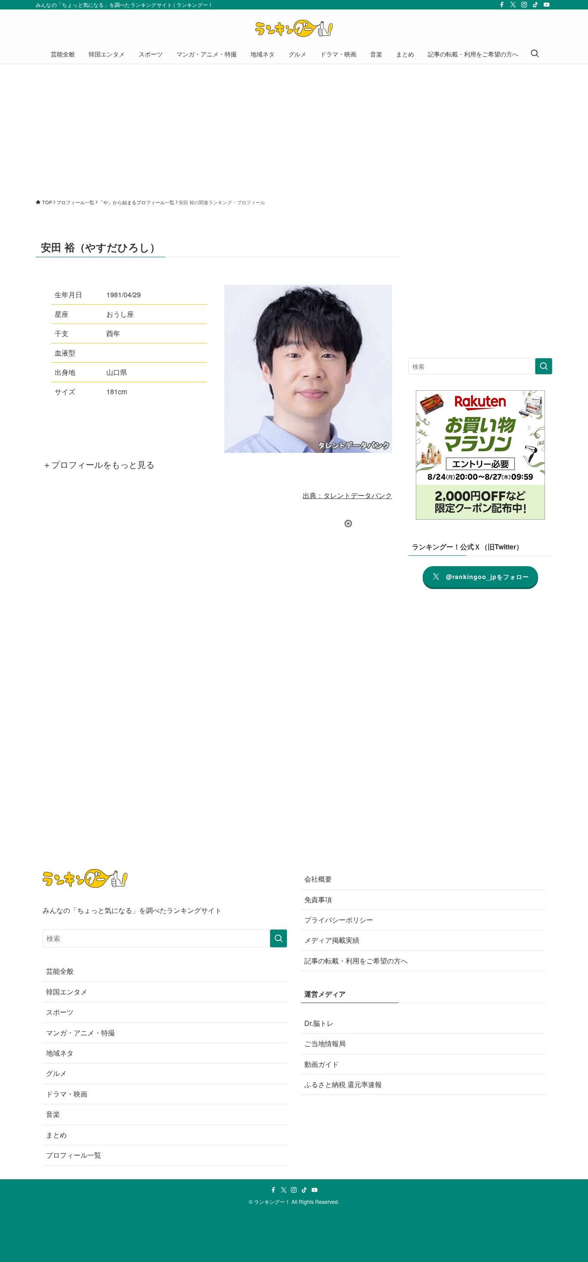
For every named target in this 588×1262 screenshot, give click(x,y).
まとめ (56, 1135)
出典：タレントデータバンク (347, 495)
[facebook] (502, 4)
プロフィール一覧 (73, 1155)
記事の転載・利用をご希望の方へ (356, 961)
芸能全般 (60, 971)
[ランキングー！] (294, 28)
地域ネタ (60, 1053)
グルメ (56, 1073)
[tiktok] (535, 4)
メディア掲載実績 (331, 940)
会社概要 (318, 879)
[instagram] (524, 4)
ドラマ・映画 (66, 1094)
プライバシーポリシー (338, 920)
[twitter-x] (513, 4)
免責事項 (318, 899)
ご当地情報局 (325, 1043)
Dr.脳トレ (319, 1023)
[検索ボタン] (534, 54)
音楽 (53, 1114)
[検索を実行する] (543, 366)
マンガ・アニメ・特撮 (80, 1033)
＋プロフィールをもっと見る (99, 464)
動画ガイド (321, 1064)
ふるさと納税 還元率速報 (343, 1084)
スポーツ (60, 1012)
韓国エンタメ (66, 992)
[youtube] (546, 4)
